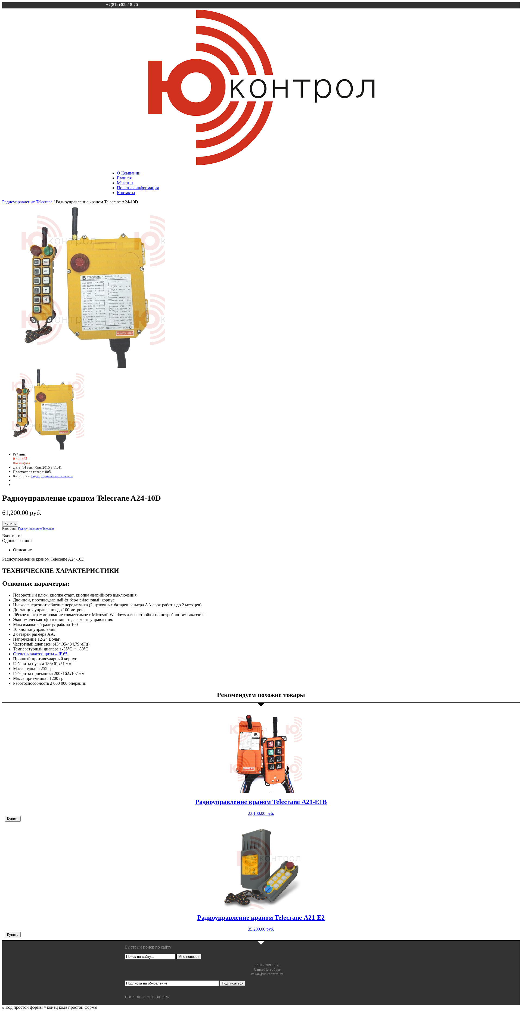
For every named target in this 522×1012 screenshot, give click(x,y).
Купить (10, 524)
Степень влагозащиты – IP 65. (41, 654)
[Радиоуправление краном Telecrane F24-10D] (83, 366)
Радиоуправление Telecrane (27, 202)
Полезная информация (138, 187)
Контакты (126, 192)
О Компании (129, 173)
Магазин (125, 183)
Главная (124, 178)
